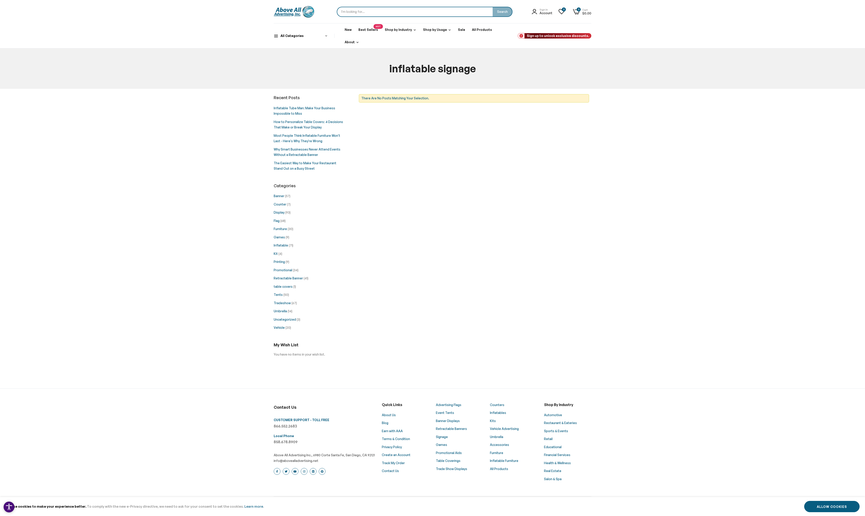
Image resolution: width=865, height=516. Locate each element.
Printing (280, 262)
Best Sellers (369, 28)
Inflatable (281, 245)
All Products (482, 30)
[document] (432, 506)
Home (411, 91)
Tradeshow (282, 303)
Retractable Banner (289, 278)
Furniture (281, 229)
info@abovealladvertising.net (296, 461)
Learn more (253, 506)
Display (279, 212)
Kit (276, 254)
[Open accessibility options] (9, 507)
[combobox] (424, 11)
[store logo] (294, 12)
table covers (283, 286)
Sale (461, 30)
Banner (279, 196)
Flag (277, 221)
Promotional (283, 270)
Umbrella (281, 311)
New (348, 30)
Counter (280, 204)
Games (280, 237)
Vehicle (279, 327)
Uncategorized (285, 319)
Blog (424, 91)
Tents (278, 295)
